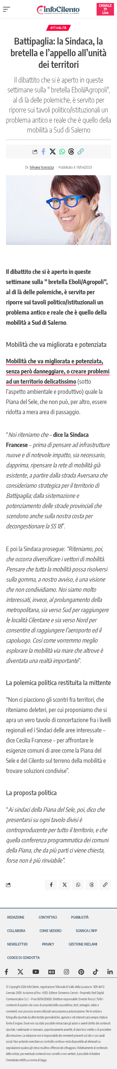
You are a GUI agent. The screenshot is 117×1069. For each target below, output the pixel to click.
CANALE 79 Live (105, 9)
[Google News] (51, 972)
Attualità (58, 28)
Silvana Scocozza (42, 167)
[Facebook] (6, 972)
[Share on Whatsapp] (62, 151)
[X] (20, 972)
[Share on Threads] (71, 151)
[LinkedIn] (110, 972)
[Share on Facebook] (43, 151)
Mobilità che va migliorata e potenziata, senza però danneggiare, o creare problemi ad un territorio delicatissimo (58, 371)
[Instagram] (66, 972)
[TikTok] (96, 972)
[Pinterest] (81, 972)
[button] (8, 9)
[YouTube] (36, 972)
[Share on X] (53, 151)
